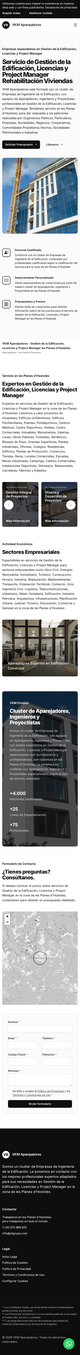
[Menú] (75, 25)
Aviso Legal (9, 1256)
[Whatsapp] (68, 1343)
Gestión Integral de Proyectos (19, 494)
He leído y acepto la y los (41, 1093)
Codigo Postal (18, 1054)
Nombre (14, 1022)
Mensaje (14, 1070)
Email (12, 1038)
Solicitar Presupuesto (19, 144)
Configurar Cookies (15, 1281)
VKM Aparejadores (26, 25)
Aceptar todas (11, 13)
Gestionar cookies (40, 13)
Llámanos (52, 144)
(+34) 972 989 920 (14, 1227)
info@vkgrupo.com (14, 1233)
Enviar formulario (40, 1103)
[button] (71, 505)
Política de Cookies (15, 1262)
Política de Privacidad (50, 1091)
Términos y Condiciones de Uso (31, 1095)
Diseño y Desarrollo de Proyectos (56, 496)
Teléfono (48, 1038)
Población (49, 1054)
